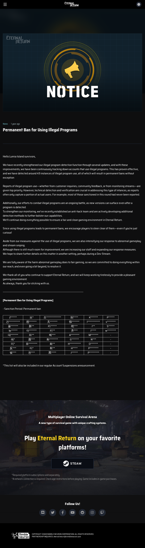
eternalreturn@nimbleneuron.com (67, 536)
